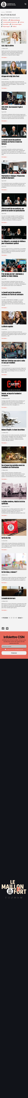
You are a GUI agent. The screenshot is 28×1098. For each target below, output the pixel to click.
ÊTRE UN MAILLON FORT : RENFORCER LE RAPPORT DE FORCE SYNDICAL (13, 275)
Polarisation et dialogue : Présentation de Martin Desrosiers (13, 177)
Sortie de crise (6, 538)
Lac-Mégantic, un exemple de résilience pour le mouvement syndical (14, 242)
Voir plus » (4, 57)
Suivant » (20, 618)
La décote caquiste (7, 327)
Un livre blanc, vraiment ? (9, 572)
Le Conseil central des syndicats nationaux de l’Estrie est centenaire (12, 294)
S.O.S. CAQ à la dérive (8, 46)
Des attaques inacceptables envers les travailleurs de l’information (13, 466)
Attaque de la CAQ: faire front (10, 76)
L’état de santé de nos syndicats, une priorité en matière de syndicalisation (13, 210)
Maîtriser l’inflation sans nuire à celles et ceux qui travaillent (13, 362)
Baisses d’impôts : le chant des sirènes (13, 430)
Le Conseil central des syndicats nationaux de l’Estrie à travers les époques (12, 142)
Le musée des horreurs (8, 598)
